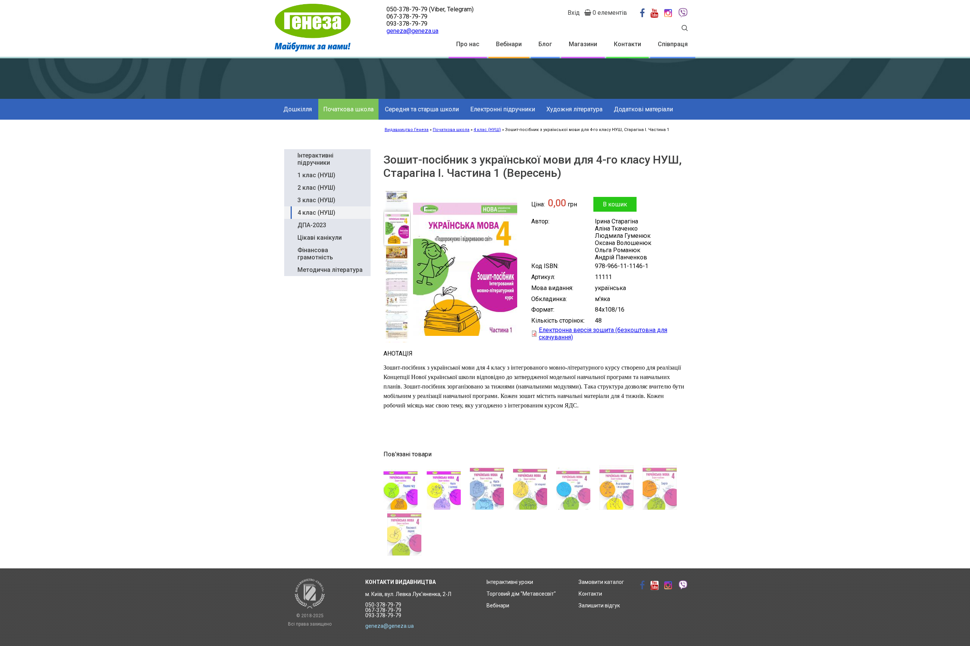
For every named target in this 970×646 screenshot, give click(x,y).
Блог (545, 44)
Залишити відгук (599, 605)
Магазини (583, 44)
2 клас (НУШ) (316, 187)
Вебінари (509, 44)
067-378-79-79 (406, 16)
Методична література (330, 269)
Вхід (574, 12)
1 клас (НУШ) (316, 175)
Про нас (467, 44)
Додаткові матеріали (643, 109)
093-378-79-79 (406, 23)
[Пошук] (685, 29)
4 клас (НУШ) (487, 129)
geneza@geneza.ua (412, 30)
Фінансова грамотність (315, 254)
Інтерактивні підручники (315, 159)
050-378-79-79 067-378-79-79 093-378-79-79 (383, 610)
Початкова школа (348, 109)
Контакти (627, 44)
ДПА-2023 (311, 225)
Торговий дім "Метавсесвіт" (521, 594)
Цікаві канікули (319, 237)
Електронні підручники (502, 109)
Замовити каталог (601, 582)
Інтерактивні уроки (510, 582)
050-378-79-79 (406, 9)
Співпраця (673, 44)
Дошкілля (297, 109)
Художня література (574, 109)
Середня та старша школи (422, 109)
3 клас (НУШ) (316, 200)
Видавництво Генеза (407, 129)
